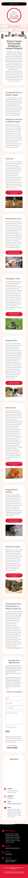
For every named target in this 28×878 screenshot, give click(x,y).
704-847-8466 (10, 798)
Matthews (21, 871)
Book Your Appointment (14, 26)
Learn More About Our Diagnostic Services (14, 520)
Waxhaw (21, 872)
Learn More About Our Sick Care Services (14, 192)
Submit (7, 731)
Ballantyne (10, 871)
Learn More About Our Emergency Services (14, 314)
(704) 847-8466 (14, 4)
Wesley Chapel (17, 872)
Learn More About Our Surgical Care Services (14, 382)
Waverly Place (12, 872)
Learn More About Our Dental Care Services (14, 464)
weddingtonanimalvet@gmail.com (14, 648)
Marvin (18, 871)
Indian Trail (14, 871)
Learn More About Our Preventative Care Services (14, 252)
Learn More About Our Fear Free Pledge (14, 575)
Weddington (5, 871)
